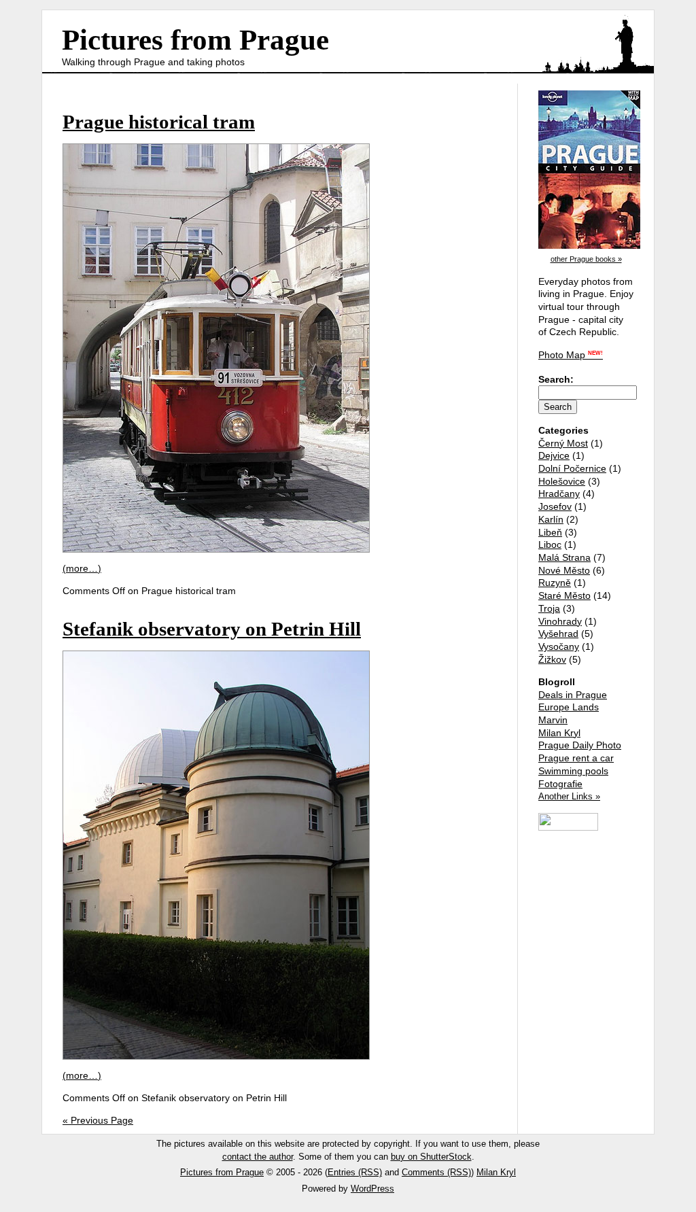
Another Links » (569, 796)
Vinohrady (560, 621)
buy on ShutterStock (431, 1157)
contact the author (257, 1157)
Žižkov (552, 659)
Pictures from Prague (195, 40)
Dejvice (554, 455)
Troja (549, 608)
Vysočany (558, 646)
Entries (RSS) (355, 1172)
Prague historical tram (159, 122)
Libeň (550, 532)
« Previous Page (98, 1120)
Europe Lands (568, 707)
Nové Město (564, 570)
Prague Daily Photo (579, 745)
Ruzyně (554, 582)
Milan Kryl (559, 732)
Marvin (553, 719)
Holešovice (561, 481)
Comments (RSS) (436, 1172)
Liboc (549, 544)
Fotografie (560, 783)
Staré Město (564, 595)
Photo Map (570, 354)
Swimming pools (573, 770)
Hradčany (559, 493)
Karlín (550, 519)
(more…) (82, 568)
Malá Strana (564, 557)
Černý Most (563, 443)
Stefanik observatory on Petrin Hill (212, 629)
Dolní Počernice (572, 468)
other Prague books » (586, 259)
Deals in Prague (572, 694)
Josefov (555, 506)
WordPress (372, 1188)
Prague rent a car (576, 757)
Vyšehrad (558, 633)
